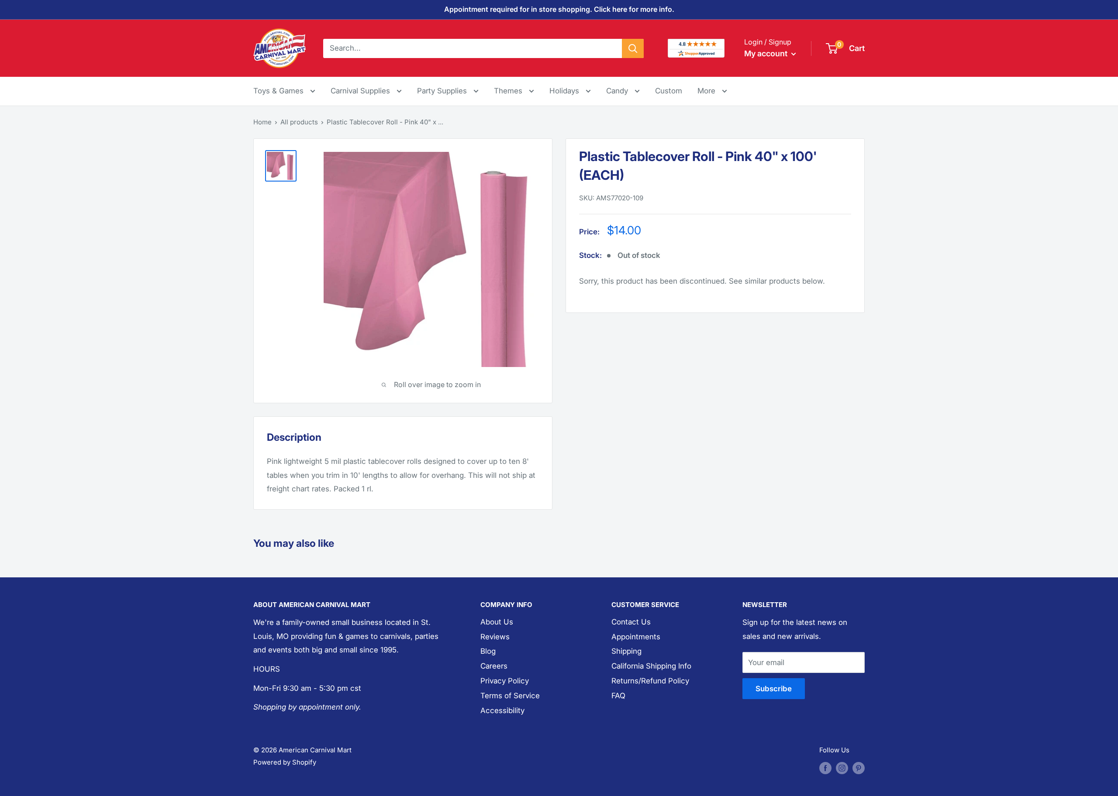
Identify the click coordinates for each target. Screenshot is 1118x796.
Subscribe (774, 688)
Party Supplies (443, 90)
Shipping (626, 651)
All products (299, 122)
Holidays (565, 90)
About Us (496, 622)
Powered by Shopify (284, 762)
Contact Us (631, 622)
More (712, 90)
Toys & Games (279, 90)
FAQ (618, 695)
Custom (668, 90)
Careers (493, 666)
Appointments (635, 636)
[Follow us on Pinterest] (858, 768)
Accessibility (502, 710)
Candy (618, 90)
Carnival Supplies (361, 90)
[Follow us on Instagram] (842, 768)
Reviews (495, 636)
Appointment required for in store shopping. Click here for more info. (559, 9)
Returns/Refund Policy (650, 680)
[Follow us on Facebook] (825, 768)
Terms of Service (510, 695)
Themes (509, 90)
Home (262, 122)
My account (766, 53)
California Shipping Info (651, 666)
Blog (488, 651)
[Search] (633, 48)
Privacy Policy (504, 680)
